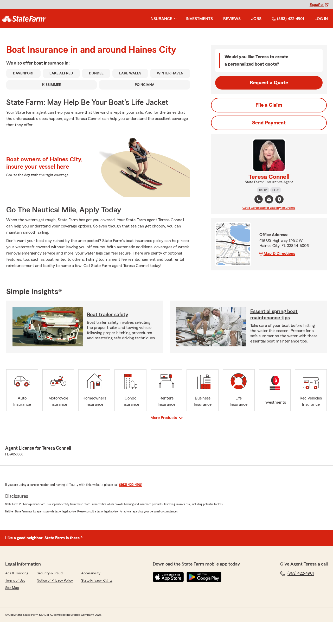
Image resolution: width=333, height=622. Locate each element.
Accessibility (90, 573)
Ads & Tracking (16, 573)
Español (317, 5)
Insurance (161, 19)
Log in (321, 19)
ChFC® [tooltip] (263, 190)
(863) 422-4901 (290, 19)
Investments (199, 19)
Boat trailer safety (107, 314)
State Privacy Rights (96, 580)
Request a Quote (269, 82)
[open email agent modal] (269, 200)
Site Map (12, 588)
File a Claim (268, 105)
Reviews (232, 19)
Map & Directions (279, 253)
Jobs (256, 19)
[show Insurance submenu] (174, 19)
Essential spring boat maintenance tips (274, 314)
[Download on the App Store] (168, 577)
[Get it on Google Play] (204, 577)
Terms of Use (15, 580)
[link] (24, 19)
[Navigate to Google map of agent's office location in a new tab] (279, 199)
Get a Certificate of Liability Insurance (268, 207)
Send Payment (269, 122)
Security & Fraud (50, 573)
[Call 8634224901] (258, 199)
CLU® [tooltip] (275, 190)
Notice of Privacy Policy (55, 580)
